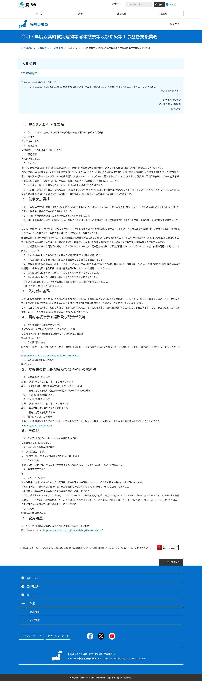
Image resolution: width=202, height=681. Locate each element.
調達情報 (58, 48)
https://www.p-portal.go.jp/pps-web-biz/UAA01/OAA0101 (50, 355)
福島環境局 (43, 48)
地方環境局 (26, 48)
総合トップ (32, 578)
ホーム (39, 13)
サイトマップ (28, 636)
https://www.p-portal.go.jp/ (37, 425)
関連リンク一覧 (56, 636)
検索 (161, 4)
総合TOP (174, 24)
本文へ (115, 4)
